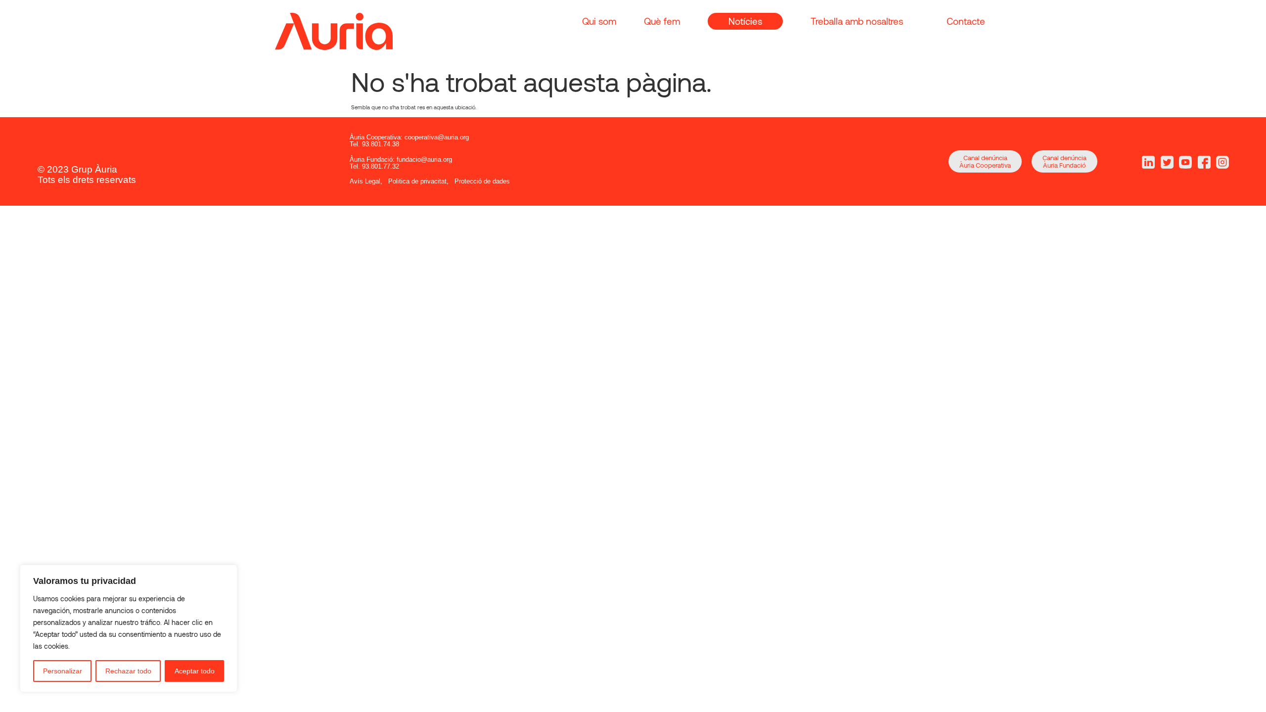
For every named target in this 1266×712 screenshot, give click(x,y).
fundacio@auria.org (424, 159)
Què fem (662, 21)
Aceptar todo (195, 671)
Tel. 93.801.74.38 (374, 144)
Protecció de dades (482, 181)
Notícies (745, 21)
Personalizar (62, 671)
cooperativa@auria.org (437, 137)
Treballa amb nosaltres (857, 21)
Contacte (966, 21)
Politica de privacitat (417, 181)
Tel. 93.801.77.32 (374, 166)
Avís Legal (365, 181)
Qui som (599, 21)
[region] (128, 628)
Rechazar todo (128, 671)
